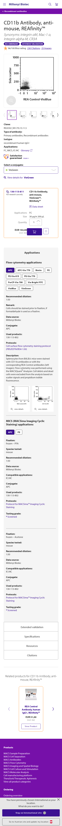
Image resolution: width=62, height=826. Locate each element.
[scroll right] (58, 115)
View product (31, 726)
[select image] (12, 115)
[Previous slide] (8, 708)
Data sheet (37, 206)
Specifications (32, 636)
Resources (32, 646)
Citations (32, 655)
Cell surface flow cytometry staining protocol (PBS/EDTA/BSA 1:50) (28, 347)
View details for (20, 177)
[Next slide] (53, 708)
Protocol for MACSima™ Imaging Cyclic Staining (25, 505)
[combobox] (31, 170)
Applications (32, 252)
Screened (11, 516)
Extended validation (32, 627)
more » (26, 158)
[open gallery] (31, 81)
